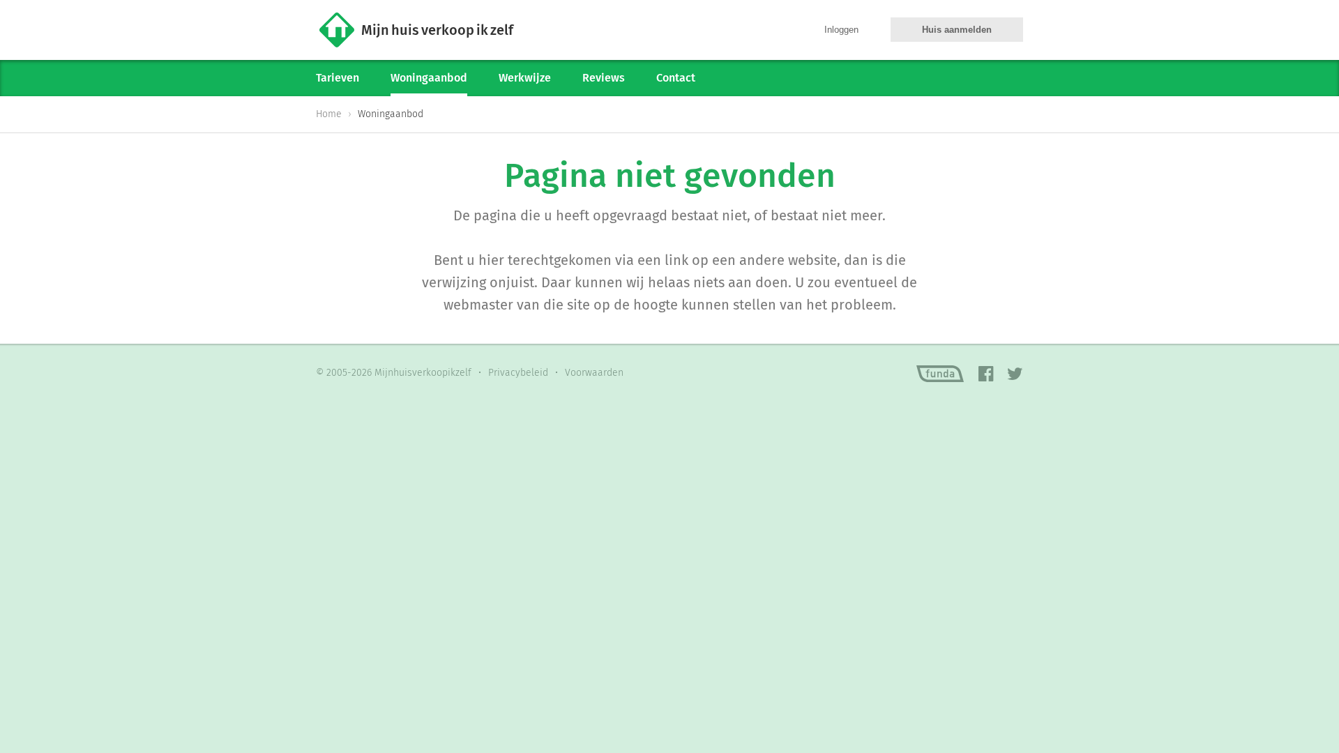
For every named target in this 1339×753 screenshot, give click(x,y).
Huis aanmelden (957, 29)
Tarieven (337, 77)
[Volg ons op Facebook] (985, 374)
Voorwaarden (594, 373)
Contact (675, 77)
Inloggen (841, 29)
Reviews (603, 77)
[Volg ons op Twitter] (1015, 374)
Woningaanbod (429, 77)
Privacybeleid (518, 373)
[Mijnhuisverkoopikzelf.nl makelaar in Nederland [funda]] (940, 374)
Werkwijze (525, 77)
